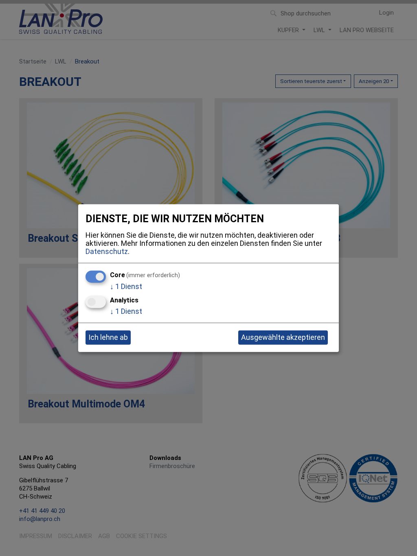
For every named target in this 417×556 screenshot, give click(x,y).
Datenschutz (107, 251)
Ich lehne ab (108, 337)
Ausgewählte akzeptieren (283, 337)
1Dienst (126, 286)
